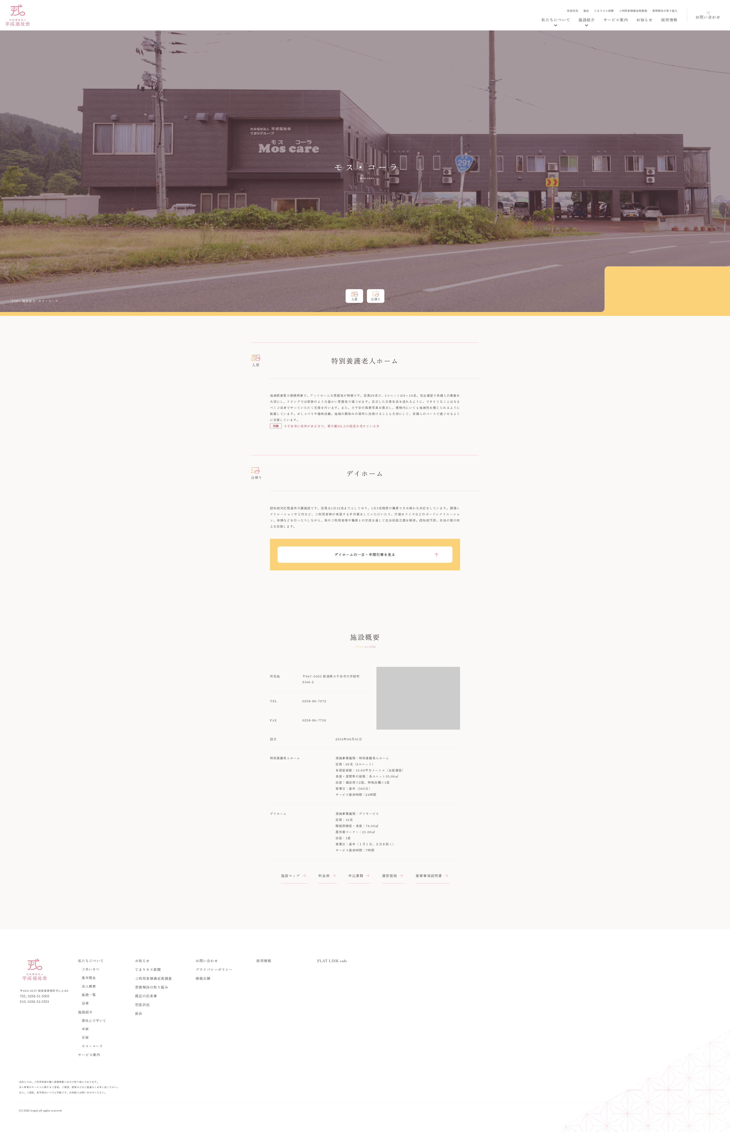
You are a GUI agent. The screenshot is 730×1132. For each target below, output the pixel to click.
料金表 (324, 875)
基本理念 (89, 977)
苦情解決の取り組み (665, 11)
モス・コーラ (92, 1046)
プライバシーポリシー (214, 969)
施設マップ (290, 875)
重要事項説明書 (429, 875)
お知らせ (644, 19)
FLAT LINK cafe (332, 960)
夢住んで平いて (94, 1020)
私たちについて (555, 19)
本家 (85, 1028)
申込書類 (355, 875)
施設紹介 (586, 19)
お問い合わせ (707, 17)
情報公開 (203, 978)
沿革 (85, 1003)
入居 (354, 299)
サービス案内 (615, 19)
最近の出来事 (146, 995)
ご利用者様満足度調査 (633, 11)
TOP (15, 301)
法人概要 (89, 986)
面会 (586, 11)
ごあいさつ (90, 969)
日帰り (375, 299)
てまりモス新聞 (604, 11)
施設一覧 (89, 994)
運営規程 (389, 875)
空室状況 (572, 11)
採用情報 (669, 19)
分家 (85, 1037)
